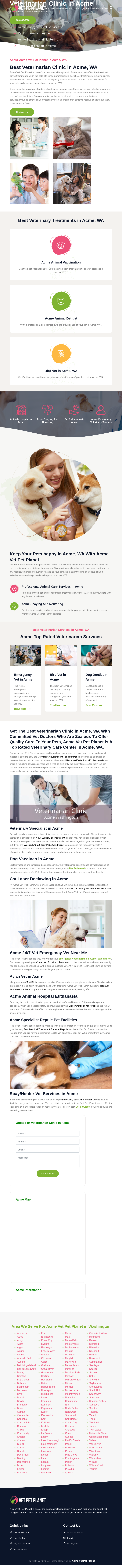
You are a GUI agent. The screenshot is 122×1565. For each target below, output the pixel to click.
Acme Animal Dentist (61, 318)
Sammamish (96, 1361)
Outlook (69, 1437)
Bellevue (21, 1383)
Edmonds (22, 1472)
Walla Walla (95, 1447)
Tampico (93, 1415)
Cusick (20, 1444)
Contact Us (22, 112)
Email (70, 1538)
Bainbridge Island (26, 1365)
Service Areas (20, 1549)
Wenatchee (95, 1458)
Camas (21, 1412)
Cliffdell (21, 1429)
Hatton (44, 1383)
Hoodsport (46, 1390)
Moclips (69, 1387)
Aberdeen (22, 1333)
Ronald (93, 1354)
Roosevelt (94, 1358)
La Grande (46, 1433)
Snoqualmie (95, 1387)
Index (44, 1397)
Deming (21, 1458)
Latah (44, 1458)
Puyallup (70, 1469)
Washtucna (95, 1451)
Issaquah (46, 1401)
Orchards (70, 1429)
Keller (44, 1412)
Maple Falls (71, 1340)
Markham (70, 1354)
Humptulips (47, 1394)
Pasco (68, 1451)
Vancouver (95, 1444)
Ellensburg (47, 1336)
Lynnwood (46, 1472)
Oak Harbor (71, 1419)
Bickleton (22, 1390)
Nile (67, 1404)
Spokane (94, 1397)
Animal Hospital (21, 1532)
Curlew (21, 1440)
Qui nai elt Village (98, 1333)
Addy (20, 1340)
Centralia (22, 1419)
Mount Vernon (72, 1394)
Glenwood (46, 1358)
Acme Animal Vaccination (61, 262)
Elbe (43, 1333)
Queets (69, 1472)
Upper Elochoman (98, 1437)
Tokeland (94, 1422)
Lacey (44, 1437)
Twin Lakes (95, 1429)
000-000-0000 (22, 20)
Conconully (23, 1433)
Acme (20, 1336)
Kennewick (47, 1415)
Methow (69, 1376)
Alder (20, 1344)
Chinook (21, 1426)
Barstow (21, 1376)
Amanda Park (24, 1358)
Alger (20, 1347)
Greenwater (47, 1372)
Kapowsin (46, 1408)
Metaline (69, 1369)
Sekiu (92, 1376)
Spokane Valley (97, 1401)
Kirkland (45, 1422)
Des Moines (23, 1462)
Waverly (93, 1454)
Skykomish (95, 1383)
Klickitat (45, 1426)
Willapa (93, 1462)
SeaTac (93, 1369)
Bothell (21, 1397)
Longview (46, 1465)
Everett (45, 1344)
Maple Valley (72, 1344)
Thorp (92, 1419)
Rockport (94, 1351)
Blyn (19, 1394)
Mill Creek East (73, 1379)
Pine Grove (71, 1454)
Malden (69, 1333)
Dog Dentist (19, 1538)
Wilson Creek (96, 1465)
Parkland (70, 1447)
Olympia (69, 1426)
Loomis (45, 1469)
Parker (68, 1444)
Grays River (47, 1369)
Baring (20, 1372)
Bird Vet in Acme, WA (61, 371)
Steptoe (93, 1408)
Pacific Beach (72, 1440)
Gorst (44, 1361)
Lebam (45, 1462)
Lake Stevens (48, 1447)
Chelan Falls (24, 1422)
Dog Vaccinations (21, 1543)
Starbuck (94, 1404)
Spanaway (95, 1394)
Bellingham (23, 1387)
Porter (68, 1462)
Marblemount (72, 1347)
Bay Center (23, 1379)
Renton (93, 1340)
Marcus (69, 1351)
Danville (21, 1451)
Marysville (70, 1361)
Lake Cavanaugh (50, 1440)
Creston (21, 1437)
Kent (43, 1419)
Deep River (23, 1454)
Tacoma (93, 1412)
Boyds (20, 1401)
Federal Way (48, 1351)
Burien (20, 1408)
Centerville (23, 1415)
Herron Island (48, 1387)
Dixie (20, 1465)
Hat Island (46, 1379)
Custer (20, 1447)
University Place (98, 1433)
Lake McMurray (49, 1444)
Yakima (93, 1469)
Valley (92, 1440)
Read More (20, 709)
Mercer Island (72, 1365)
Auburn (21, 1361)
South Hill (94, 1390)
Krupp (44, 1429)
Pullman (69, 1465)
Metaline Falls (72, 1372)
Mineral (69, 1383)
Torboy (92, 1426)
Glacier (45, 1354)
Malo (67, 1336)
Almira (20, 1351)
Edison (21, 1469)
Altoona (21, 1354)
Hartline (45, 1376)
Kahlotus (46, 1404)
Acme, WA (73, 1543)
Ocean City (71, 1422)
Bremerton (22, 1404)
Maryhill (69, 1358)
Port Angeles (72, 1458)
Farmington (47, 1347)
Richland (94, 1344)
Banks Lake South (26, 1369)
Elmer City (46, 1340)
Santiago (94, 1365)
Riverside (94, 1347)
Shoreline (94, 1379)
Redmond (94, 1336)
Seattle (93, 1372)
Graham (45, 1365)
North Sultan (71, 1408)
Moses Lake (71, 1390)
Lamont (45, 1454)
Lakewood (46, 1451)
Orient (68, 1433)
